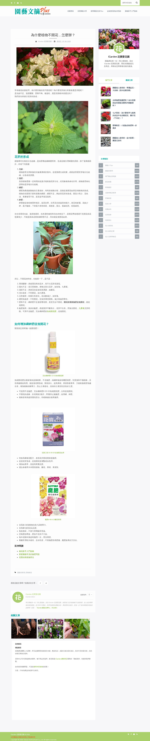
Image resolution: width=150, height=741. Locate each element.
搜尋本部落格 (38, 667)
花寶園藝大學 (82, 11)
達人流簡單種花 (110, 236)
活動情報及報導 (110, 193)
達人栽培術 (109, 226)
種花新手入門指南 (26, 551)
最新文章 (129, 80)
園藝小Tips (109, 165)
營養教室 (29, 572)
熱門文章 (108, 80)
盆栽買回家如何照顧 (114, 11)
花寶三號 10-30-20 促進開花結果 (53, 453)
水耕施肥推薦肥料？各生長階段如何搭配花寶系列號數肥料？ (124, 102)
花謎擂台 (108, 220)
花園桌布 (108, 209)
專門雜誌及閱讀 (110, 176)
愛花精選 (108, 182)
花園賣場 (70, 11)
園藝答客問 (21, 572)
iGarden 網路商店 (61, 659)
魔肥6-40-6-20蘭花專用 (53, 519)
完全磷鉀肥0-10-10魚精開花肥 (53, 376)
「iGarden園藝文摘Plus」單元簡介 (46, 608)
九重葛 (81, 308)
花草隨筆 (108, 215)
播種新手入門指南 (131, 11)
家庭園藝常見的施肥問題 (29, 554)
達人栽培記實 (109, 231)
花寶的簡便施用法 (26, 557)
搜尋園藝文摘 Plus (97, 11)
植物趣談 (108, 187)
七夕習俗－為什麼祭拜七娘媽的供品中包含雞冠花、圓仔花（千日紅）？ (124, 115)
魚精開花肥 (51, 311)
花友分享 (108, 204)
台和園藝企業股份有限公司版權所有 (23, 737)
